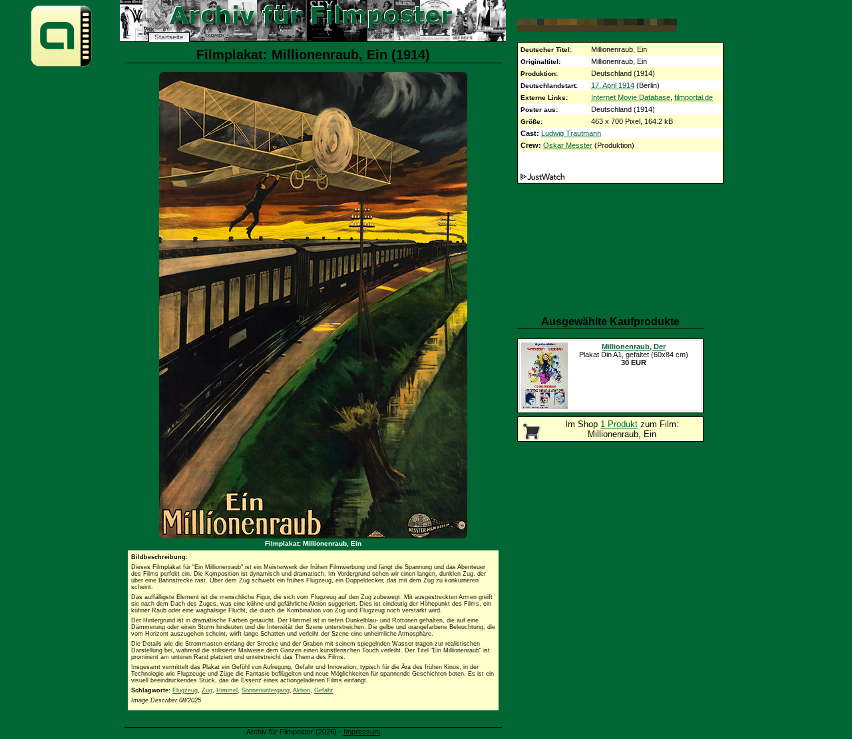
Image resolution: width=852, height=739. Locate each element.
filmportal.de (693, 97)
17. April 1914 (612, 85)
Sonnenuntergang (266, 690)
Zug (207, 690)
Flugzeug (185, 690)
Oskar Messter (567, 145)
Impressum (361, 732)
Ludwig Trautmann (571, 133)
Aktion (301, 690)
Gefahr (323, 690)
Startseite (169, 37)
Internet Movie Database (630, 97)
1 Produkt (619, 424)
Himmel (227, 690)
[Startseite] (61, 66)
